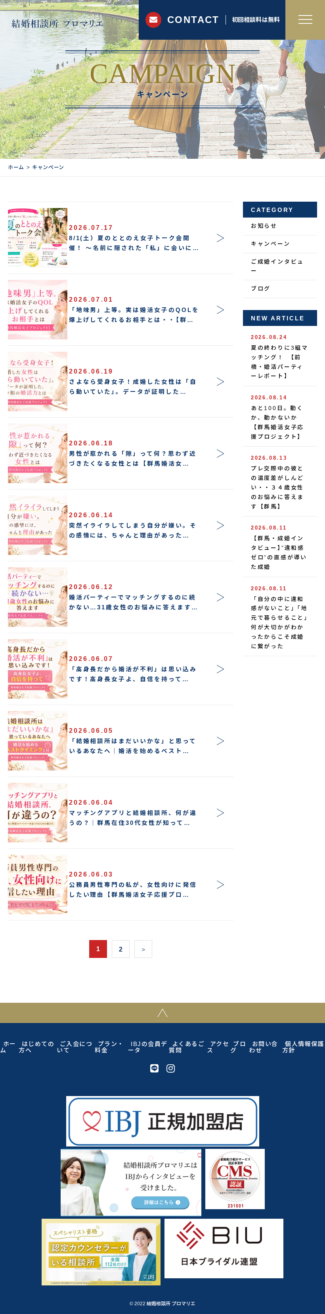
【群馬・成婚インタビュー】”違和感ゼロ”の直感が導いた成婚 (279, 547)
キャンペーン (271, 244)
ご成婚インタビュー (277, 266)
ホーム (16, 167)
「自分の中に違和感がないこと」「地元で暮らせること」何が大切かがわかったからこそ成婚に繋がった (279, 617)
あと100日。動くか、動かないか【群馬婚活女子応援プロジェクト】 (277, 417)
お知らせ (264, 226)
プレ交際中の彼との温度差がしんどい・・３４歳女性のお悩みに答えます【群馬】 (277, 482)
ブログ (261, 288)
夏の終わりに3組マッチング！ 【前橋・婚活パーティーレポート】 (279, 356)
